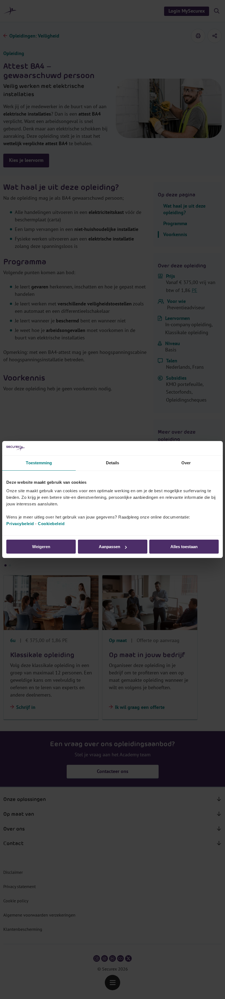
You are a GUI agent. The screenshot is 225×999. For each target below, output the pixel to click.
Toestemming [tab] (39, 462)
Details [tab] (112, 462)
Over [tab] (186, 462)
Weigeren (41, 546)
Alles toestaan (184, 546)
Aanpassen (109, 546)
